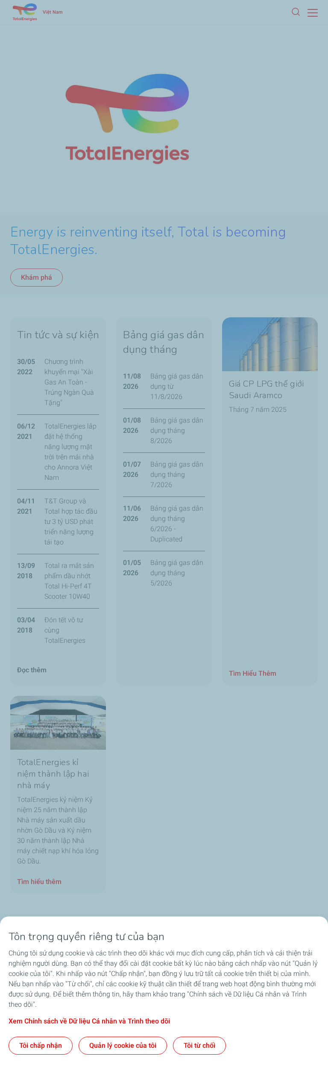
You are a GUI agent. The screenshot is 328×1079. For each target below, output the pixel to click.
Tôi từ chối (199, 1045)
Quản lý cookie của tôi (122, 1045)
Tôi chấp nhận (40, 1045)
